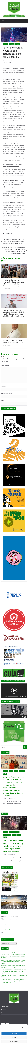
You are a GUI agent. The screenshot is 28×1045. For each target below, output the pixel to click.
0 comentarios (22, 60)
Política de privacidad (6, 1013)
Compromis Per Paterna (14, 832)
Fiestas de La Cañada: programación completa (12, 952)
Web (2, 400)
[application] (14, 690)
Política (4, 837)
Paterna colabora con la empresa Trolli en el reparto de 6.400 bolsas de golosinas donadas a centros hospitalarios (14, 283)
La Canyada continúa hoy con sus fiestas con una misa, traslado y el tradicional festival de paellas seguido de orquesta (13, 971)
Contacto (3, 1009)
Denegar (14, 1037)
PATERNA (17, 44)
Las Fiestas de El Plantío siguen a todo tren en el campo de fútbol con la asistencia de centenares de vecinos (13, 956)
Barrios (10, 770)
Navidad (5, 62)
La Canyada (11, 44)
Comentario (5, 365)
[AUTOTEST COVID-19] (9, 933)
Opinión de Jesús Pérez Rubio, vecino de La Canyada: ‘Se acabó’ (14, 341)
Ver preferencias (14, 1041)
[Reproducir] (3, 696)
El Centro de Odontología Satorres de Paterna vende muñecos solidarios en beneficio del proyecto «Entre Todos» (13, 241)
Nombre (4, 386)
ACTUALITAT (5, 44)
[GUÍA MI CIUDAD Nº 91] (9, 871)
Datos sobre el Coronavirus (8, 925)
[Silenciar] (22, 696)
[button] (14, 691)
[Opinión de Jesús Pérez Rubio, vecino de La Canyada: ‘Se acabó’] (14, 325)
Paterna (9, 62)
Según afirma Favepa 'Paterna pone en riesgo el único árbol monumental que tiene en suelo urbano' (13, 961)
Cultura (15, 770)
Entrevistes (21, 770)
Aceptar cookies (14, 1033)
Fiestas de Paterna (7, 834)
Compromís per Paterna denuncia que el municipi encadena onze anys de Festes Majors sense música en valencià (13, 846)
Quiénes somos (5, 1006)
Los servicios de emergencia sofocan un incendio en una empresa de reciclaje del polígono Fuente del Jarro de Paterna (13, 981)
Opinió (13, 834)
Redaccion (12, 798)
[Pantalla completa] (25, 696)
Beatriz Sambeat (7, 60)
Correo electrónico (7, 393)
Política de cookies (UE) (7, 1016)
